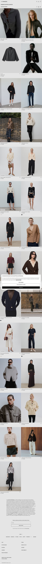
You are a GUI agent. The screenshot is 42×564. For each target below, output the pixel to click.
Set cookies (21, 282)
